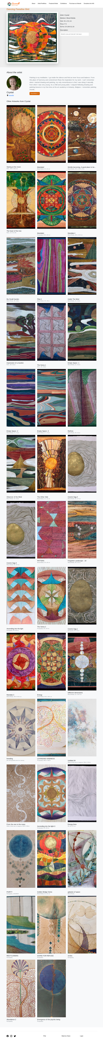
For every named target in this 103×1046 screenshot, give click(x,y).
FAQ (44, 1036)
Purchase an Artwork (75, 3)
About (33, 3)
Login (81, 1036)
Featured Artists (53, 3)
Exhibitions (63, 3)
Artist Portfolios (42, 3)
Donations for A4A (89, 3)
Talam (68, 1036)
